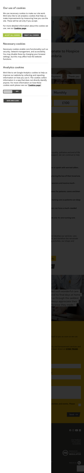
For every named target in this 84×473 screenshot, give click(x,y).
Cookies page (20, 28)
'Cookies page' (34, 85)
